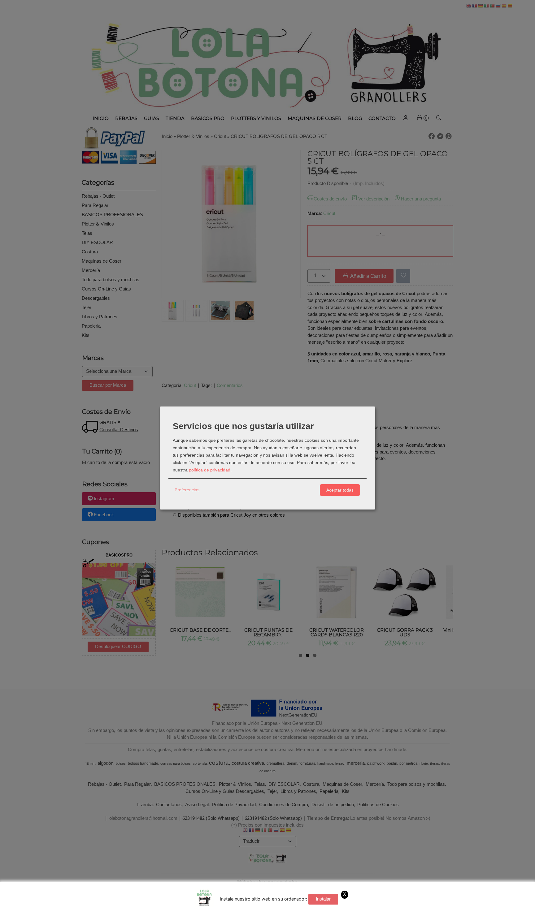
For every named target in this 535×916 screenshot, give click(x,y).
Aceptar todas (340, 490)
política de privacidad (209, 470)
